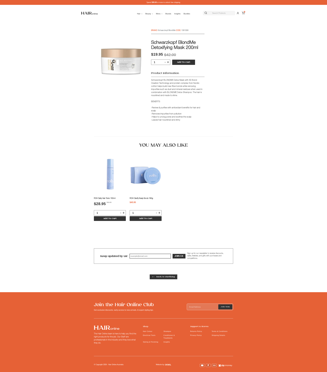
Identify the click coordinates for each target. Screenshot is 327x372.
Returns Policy (196, 331)
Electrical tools (149, 335)
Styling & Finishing (150, 342)
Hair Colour (147, 331)
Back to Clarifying (165, 277)
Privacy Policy (196, 335)
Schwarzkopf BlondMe (167, 30)
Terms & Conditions (219, 331)
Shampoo (167, 331)
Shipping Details (218, 335)
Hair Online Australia (115, 364)
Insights (167, 342)
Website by (160, 364)
